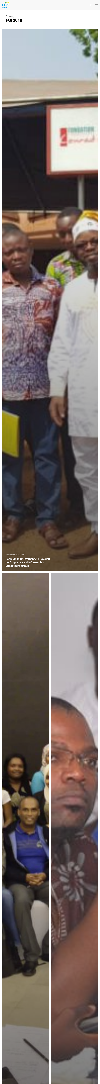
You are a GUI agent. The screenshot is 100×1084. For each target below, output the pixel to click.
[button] (96, 5)
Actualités (10, 554)
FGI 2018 (20, 554)
